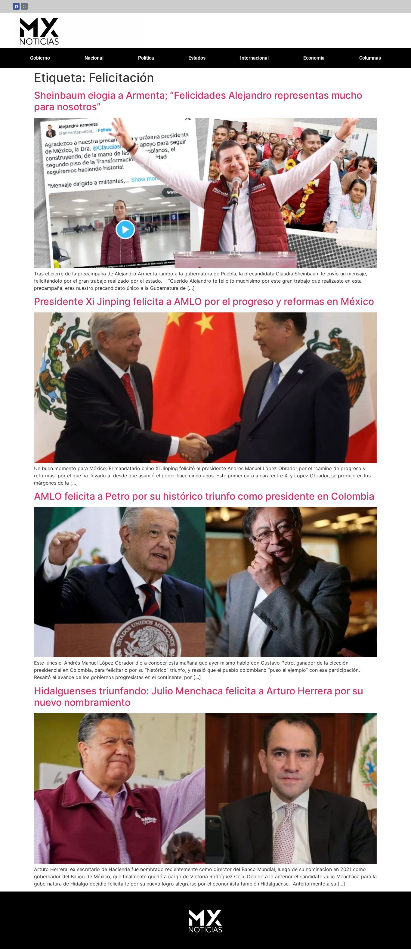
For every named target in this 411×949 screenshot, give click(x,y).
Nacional (94, 58)
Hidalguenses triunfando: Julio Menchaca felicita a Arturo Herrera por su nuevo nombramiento (198, 696)
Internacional (254, 58)
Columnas (370, 58)
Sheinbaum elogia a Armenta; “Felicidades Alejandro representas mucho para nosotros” (198, 101)
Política (146, 58)
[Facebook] (16, 6)
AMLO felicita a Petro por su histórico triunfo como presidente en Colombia (204, 496)
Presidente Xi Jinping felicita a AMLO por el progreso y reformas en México (204, 301)
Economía (314, 58)
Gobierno (40, 58)
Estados (197, 58)
